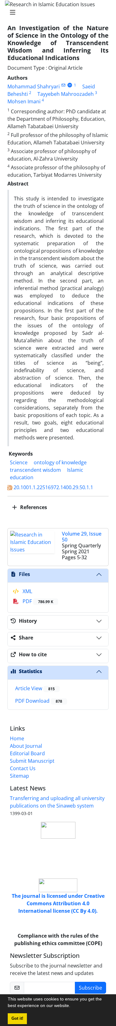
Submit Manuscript (32, 760)
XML (26, 591)
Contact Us (23, 768)
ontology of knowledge (60, 462)
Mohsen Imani (24, 101)
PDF (37, 601)
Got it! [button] (17, 1018)
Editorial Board (27, 753)
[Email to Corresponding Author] (63, 85)
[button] (72, 1006)
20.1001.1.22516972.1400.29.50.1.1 (53, 487)
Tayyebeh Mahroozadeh (65, 94)
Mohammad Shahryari (33, 86)
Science (19, 462)
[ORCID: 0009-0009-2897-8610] (70, 85)
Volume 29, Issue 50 (81, 536)
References (33, 507)
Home (17, 738)
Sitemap (19, 775)
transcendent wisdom (35, 469)
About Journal (26, 746)
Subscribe (90, 987)
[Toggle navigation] (56, 12)
